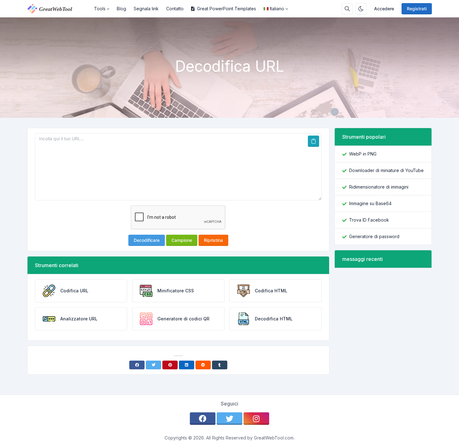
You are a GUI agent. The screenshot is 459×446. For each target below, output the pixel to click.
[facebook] (202, 418)
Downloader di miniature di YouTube (386, 170)
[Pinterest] (170, 365)
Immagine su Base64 (370, 203)
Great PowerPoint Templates (226, 8)
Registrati (417, 8)
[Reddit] (203, 365)
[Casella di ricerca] (347, 8)
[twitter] (229, 418)
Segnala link (146, 8)
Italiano (277, 8)
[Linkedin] (186, 365)
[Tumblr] (219, 365)
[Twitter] (153, 365)
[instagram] (256, 418)
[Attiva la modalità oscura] (361, 8)
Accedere (384, 8)
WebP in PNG (363, 153)
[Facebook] (137, 365)
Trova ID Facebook (369, 220)
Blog (121, 8)
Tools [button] (100, 8)
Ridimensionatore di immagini (378, 186)
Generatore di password (374, 236)
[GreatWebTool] (58, 8)
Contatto (175, 8)
